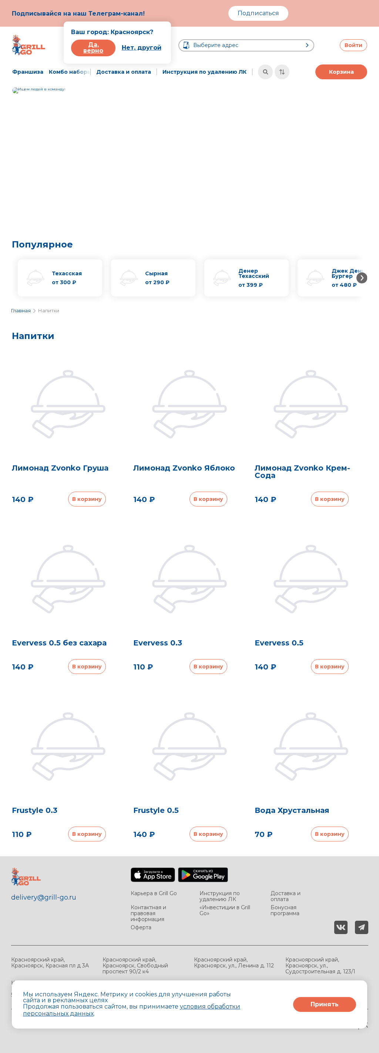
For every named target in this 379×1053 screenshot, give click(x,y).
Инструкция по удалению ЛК (204, 72)
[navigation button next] (82, 72)
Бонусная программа (285, 910)
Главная (21, 310)
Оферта (141, 927)
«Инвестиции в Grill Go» (224, 910)
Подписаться (258, 13)
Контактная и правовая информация (148, 913)
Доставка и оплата (123, 72)
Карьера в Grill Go (154, 893)
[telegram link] (361, 927)
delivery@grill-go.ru (43, 897)
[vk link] (341, 927)
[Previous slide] (6, 157)
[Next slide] (372, 157)
